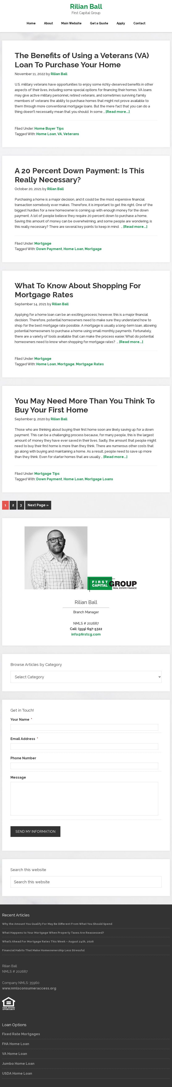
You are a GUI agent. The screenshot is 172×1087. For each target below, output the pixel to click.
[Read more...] (118, 112)
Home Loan (46, 134)
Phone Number (23, 758)
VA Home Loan (14, 1054)
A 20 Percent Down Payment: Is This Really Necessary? (79, 175)
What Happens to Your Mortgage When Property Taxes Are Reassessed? (53, 932)
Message (18, 777)
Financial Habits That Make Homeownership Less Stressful (43, 950)
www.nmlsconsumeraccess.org (29, 988)
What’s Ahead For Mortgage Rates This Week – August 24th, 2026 (48, 941)
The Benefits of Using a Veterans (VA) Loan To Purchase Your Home (82, 60)
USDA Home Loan (17, 1073)
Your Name (21, 720)
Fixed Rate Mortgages (21, 1034)
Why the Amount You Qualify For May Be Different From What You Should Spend (57, 923)
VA (59, 134)
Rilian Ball (86, 6)
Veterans (71, 134)
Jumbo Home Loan (18, 1064)
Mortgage (42, 243)
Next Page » (38, 505)
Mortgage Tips (47, 474)
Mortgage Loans (99, 479)
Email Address (24, 739)
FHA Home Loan (15, 1044)
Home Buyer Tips (49, 128)
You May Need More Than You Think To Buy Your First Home (85, 405)
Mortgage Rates (90, 364)
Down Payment (49, 249)
